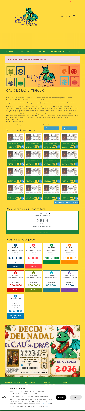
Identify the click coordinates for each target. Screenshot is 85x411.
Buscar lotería (52, 128)
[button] (10, 78)
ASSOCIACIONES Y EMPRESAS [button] (60, 52)
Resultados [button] (10, 52)
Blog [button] (77, 52)
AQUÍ (45, 406)
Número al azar (70, 128)
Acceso (64, 16)
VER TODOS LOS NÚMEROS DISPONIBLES (66, 202)
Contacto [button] (41, 52)
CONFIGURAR (45, 404)
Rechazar (76, 397)
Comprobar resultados (42, 232)
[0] (70, 16)
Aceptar (61, 397)
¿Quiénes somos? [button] (26, 52)
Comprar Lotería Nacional (15, 316)
